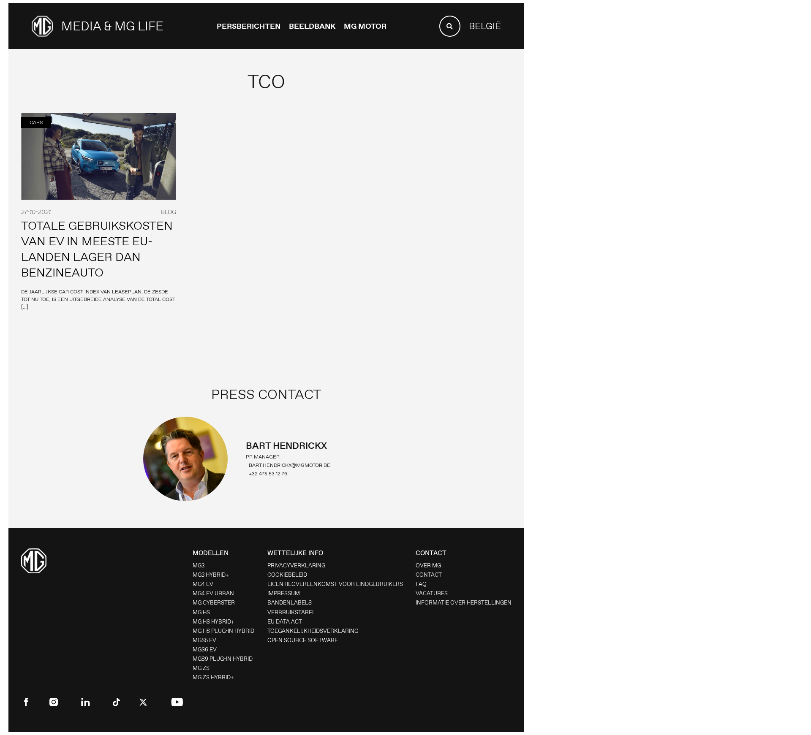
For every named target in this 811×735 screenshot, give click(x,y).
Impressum (283, 593)
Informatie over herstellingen (464, 602)
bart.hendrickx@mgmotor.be (289, 465)
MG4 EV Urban (213, 593)
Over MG (428, 565)
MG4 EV (203, 584)
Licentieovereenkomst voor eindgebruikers (335, 584)
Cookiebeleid (287, 574)
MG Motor (365, 26)
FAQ (421, 584)
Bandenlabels (289, 602)
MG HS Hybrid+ (213, 621)
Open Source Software (302, 640)
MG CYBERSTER (214, 602)
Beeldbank (312, 26)
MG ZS (201, 668)
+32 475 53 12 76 (268, 473)
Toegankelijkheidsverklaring (312, 631)
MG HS (201, 612)
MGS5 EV (204, 640)
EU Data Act (284, 621)
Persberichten (248, 26)
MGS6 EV (205, 649)
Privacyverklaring (296, 565)
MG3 (198, 565)
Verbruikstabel (291, 612)
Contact (429, 574)
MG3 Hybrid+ (211, 574)
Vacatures (432, 593)
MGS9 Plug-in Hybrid (223, 658)
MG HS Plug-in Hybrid (223, 631)
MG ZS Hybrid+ (213, 677)
